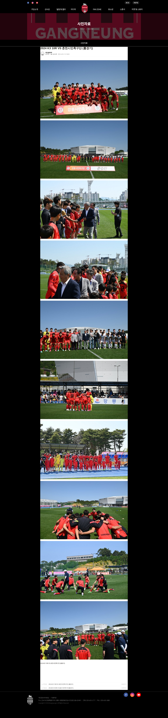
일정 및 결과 (61, 9)
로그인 (127, 3)
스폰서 (122, 9)
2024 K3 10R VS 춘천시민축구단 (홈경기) (61, 684)
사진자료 (84, 42)
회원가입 (136, 3)
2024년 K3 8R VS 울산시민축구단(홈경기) (61, 688)
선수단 (47, 9)
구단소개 (34, 9)
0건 (48, 54)
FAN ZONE (97, 9)
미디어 (73, 9)
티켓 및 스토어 (137, 9)
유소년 (110, 9)
